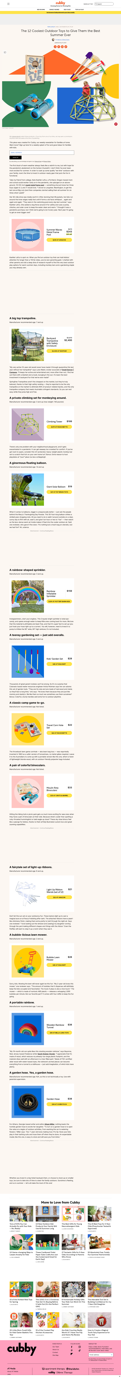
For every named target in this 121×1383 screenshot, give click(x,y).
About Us (56, 1349)
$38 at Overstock (59, 1104)
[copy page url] (65, 46)
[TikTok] (80, 1350)
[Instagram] (80, 1347)
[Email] (62, 46)
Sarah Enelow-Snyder (46, 1054)
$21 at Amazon (59, 897)
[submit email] (111, 1355)
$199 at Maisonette (59, 427)
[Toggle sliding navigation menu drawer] (8, 4)
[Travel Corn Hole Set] (28, 729)
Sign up (15, 157)
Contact (55, 1352)
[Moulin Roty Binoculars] (28, 792)
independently (16, 136)
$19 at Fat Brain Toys (59, 492)
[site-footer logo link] (11, 1369)
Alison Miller (49, 1124)
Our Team (56, 1347)
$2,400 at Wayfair (59, 351)
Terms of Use (38, 161)
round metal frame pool (34, 185)
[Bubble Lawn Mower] (28, 961)
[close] (119, 1376)
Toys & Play (51, 26)
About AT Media (12, 1371)
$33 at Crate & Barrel (59, 795)
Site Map (55, 1355)
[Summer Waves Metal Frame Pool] (28, 235)
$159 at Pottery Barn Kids (59, 601)
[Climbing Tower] (28, 424)
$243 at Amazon (59, 240)
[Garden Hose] (28, 1102)
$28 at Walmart (59, 664)
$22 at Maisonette (59, 733)
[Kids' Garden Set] (28, 662)
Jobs (9, 1374)
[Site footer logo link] (21, 1349)
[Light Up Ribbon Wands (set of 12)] (28, 894)
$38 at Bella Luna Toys (59, 1033)
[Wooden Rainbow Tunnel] (28, 1029)
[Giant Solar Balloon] (28, 489)
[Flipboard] (72, 1354)
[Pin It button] (115, 124)
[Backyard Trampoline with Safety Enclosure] (28, 345)
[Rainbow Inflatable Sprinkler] (28, 596)
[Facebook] (55, 46)
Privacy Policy (47, 161)
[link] (21, 1226)
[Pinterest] (58, 46)
